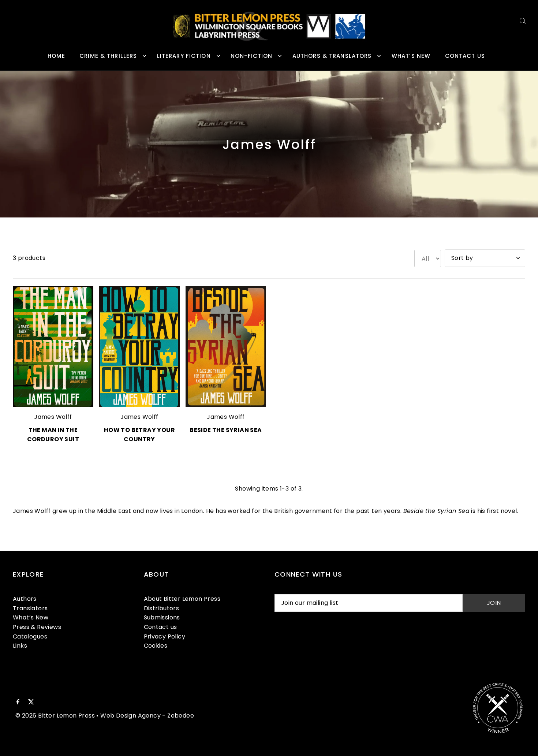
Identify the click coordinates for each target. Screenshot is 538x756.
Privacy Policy (165, 636)
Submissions (162, 617)
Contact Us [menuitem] (465, 56)
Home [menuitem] (56, 56)
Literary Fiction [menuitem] (184, 56)
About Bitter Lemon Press (182, 599)
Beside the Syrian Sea (226, 430)
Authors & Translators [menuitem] (332, 56)
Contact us (160, 627)
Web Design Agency (130, 715)
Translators (30, 608)
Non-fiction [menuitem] (251, 56)
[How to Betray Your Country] (139, 346)
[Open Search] (523, 20)
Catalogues (30, 636)
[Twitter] (31, 702)
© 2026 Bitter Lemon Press (55, 715)
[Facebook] (17, 702)
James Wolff (53, 417)
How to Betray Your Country (139, 434)
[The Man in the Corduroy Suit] (53, 346)
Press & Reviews (37, 627)
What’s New (30, 617)
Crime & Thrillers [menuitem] (108, 56)
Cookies (156, 645)
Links (20, 645)
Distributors (161, 608)
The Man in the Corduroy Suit (53, 434)
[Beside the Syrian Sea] (226, 346)
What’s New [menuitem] (411, 56)
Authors (25, 599)
